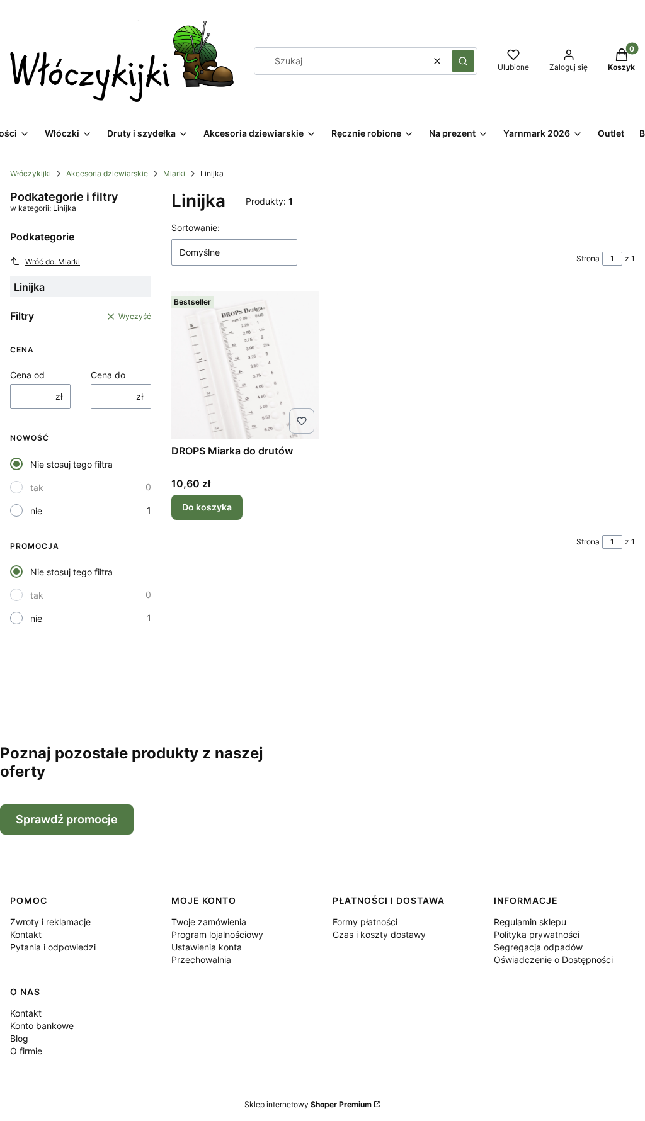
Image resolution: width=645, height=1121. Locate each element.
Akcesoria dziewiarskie (107, 173)
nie (36, 510)
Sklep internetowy (308, 1104)
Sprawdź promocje (67, 819)
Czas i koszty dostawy (379, 934)
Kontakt (26, 934)
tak (36, 487)
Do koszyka (207, 507)
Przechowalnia (201, 959)
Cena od (27, 374)
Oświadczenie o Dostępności (553, 959)
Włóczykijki (30, 173)
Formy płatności (365, 921)
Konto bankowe (42, 1025)
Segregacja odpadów (538, 947)
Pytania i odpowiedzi (53, 947)
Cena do (108, 374)
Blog (19, 1038)
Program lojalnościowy (217, 934)
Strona (588, 258)
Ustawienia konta (206, 947)
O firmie (26, 1050)
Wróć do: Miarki (52, 261)
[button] (463, 61)
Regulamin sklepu (530, 921)
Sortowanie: (195, 227)
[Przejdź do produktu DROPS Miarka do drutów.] (245, 365)
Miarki (174, 173)
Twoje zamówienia (208, 921)
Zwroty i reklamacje (50, 921)
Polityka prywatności (536, 934)
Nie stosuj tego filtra (71, 464)
